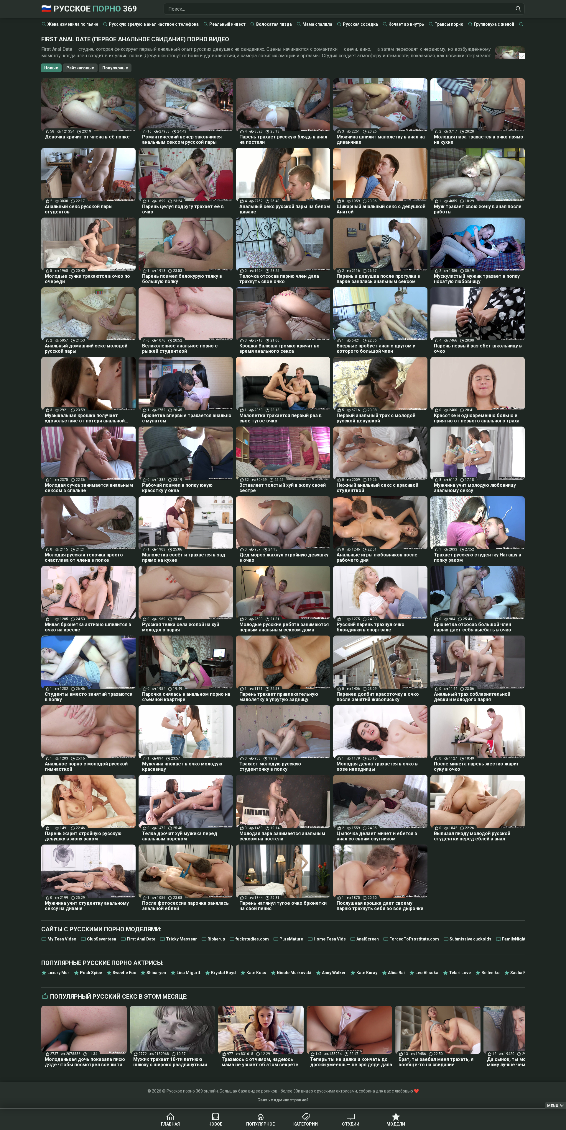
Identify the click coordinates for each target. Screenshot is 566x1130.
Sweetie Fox (124, 972)
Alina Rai (396, 972)
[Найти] (518, 9)
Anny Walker (334, 972)
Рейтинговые (80, 68)
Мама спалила (317, 24)
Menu (552, 1105)
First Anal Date (141, 939)
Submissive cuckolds (470, 939)
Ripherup (216, 939)
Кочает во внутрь (406, 24)
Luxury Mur (58, 972)
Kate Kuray (366, 972)
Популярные (115, 68)
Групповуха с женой (494, 24)
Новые (51, 68)
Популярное (260, 1124)
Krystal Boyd (223, 972)
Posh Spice (91, 972)
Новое (215, 1124)
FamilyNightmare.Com (524, 939)
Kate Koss (256, 972)
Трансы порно (449, 24)
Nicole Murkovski (294, 972)
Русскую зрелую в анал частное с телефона (154, 24)
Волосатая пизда (274, 24)
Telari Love (460, 972)
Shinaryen (156, 972)
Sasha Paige (522, 972)
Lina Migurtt (188, 972)
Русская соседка (360, 24)
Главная (170, 1124)
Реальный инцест (227, 24)
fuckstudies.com (252, 939)
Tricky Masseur (181, 939)
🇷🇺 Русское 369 (89, 9)
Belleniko (490, 972)
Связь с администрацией (283, 1100)
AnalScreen (367, 939)
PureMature (291, 939)
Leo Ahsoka (426, 972)
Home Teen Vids (330, 939)
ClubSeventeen (101, 939)
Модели (395, 1124)
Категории (305, 1124)
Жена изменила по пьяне (72, 24)
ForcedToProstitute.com (414, 939)
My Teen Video (61, 939)
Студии (350, 1124)
